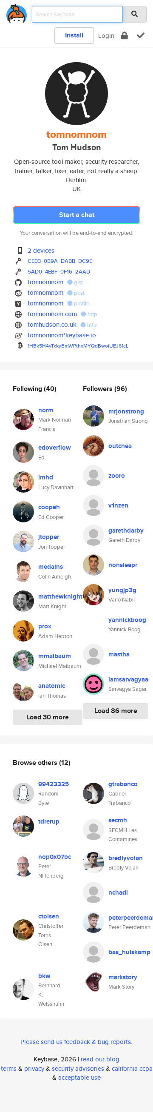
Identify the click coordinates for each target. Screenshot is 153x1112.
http (91, 314)
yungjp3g (122, 590)
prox (44, 626)
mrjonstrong (126, 411)
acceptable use (79, 1077)
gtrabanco (123, 784)
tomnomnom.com (52, 313)
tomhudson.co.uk (52, 324)
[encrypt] (124, 35)
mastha (119, 654)
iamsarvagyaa (128, 679)
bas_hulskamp (129, 952)
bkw (44, 976)
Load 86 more (115, 711)
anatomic (51, 685)
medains (50, 566)
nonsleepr (122, 565)
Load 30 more (47, 717)
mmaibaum (54, 656)
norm (46, 410)
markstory (122, 977)
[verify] (140, 35)
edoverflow (54, 447)
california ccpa (132, 1068)
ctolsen (48, 916)
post (79, 293)
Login (106, 35)
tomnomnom (45, 281)
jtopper (48, 537)
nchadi (118, 892)
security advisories (78, 1068)
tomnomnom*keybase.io (62, 335)
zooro (116, 475)
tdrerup (49, 821)
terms (9, 1068)
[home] (16, 12)
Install (74, 35)
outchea (120, 446)
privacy (34, 1068)
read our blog (100, 1059)
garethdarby (126, 530)
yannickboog (127, 619)
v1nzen (118, 505)
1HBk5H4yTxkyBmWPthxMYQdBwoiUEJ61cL (78, 345)
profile (81, 303)
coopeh (49, 507)
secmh (117, 820)
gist (78, 282)
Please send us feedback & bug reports (75, 1041)
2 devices (41, 250)
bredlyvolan (125, 858)
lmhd (45, 477)
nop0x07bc (54, 856)
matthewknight (60, 596)
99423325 (53, 784)
